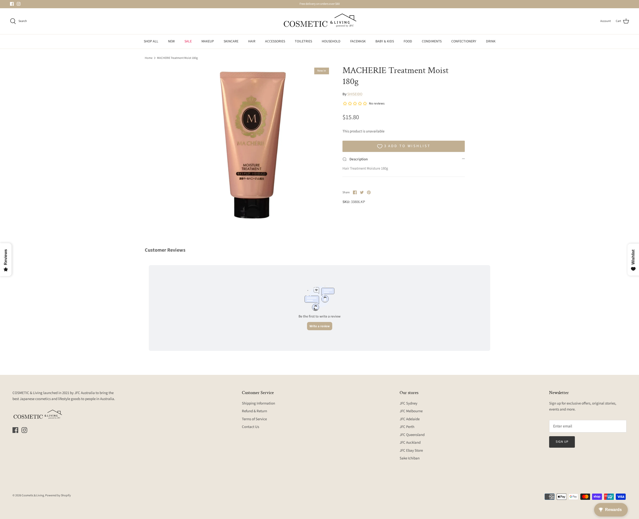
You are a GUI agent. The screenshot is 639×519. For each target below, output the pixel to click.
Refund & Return (254, 411)
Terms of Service (254, 419)
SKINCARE (231, 41)
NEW (171, 41)
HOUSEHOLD (331, 41)
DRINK (490, 41)
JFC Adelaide (410, 419)
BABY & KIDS (384, 41)
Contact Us (250, 426)
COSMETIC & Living (27, 393)
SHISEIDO (354, 94)
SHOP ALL (151, 41)
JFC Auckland (410, 442)
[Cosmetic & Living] (319, 21)
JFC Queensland (412, 434)
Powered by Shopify (58, 495)
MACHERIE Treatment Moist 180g (177, 58)
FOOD (408, 41)
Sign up (562, 441)
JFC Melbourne (411, 411)
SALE (188, 41)
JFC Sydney (408, 403)
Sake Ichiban (410, 458)
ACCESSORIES (275, 41)
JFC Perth (407, 426)
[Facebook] (12, 4)
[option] (252, 143)
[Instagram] (18, 4)
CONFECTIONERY (463, 41)
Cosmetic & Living (33, 495)
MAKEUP (207, 41)
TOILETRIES (303, 41)
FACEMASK (358, 41)
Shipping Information (258, 403)
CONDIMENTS (432, 41)
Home (149, 58)
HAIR (251, 41)
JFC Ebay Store (411, 450)
